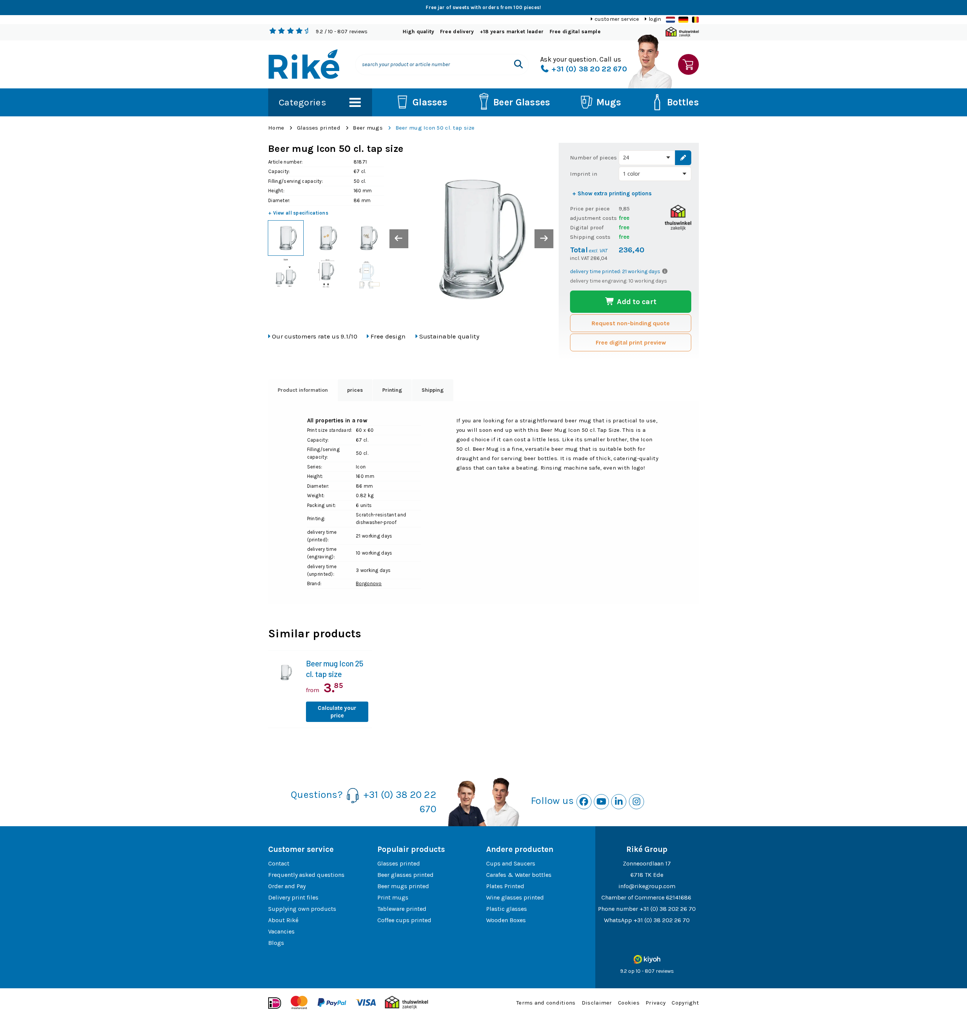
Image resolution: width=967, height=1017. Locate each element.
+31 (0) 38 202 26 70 (668, 908)
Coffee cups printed (404, 920)
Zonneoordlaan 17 (647, 863)
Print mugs (392, 897)
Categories (302, 102)
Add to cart (636, 301)
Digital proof (587, 227)
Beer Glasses (521, 102)
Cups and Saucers (510, 863)
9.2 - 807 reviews (342, 31)
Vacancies (281, 931)
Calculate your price (337, 712)
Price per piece (590, 208)
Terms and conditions (546, 1002)
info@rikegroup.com (646, 886)
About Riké (283, 920)
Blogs (276, 942)
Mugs (608, 102)
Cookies (629, 1002)
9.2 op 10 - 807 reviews (647, 971)
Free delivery (457, 31)
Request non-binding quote (631, 323)
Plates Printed (505, 886)
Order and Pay (287, 886)
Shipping (433, 390)
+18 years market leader (512, 31)
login (655, 19)
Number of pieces (593, 157)
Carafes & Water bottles (518, 874)
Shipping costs (590, 236)
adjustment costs (593, 218)
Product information (303, 390)
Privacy (656, 1002)
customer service (617, 19)
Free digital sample (575, 31)
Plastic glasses (506, 908)
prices (355, 390)
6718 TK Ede (646, 874)
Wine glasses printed (515, 897)
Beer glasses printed (405, 874)
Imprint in (583, 173)
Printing (392, 390)
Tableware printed (401, 908)
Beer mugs (368, 127)
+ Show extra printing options (612, 193)
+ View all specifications (298, 213)
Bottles (683, 102)
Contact (278, 863)
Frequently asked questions (306, 874)
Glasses (429, 102)
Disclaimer (597, 1002)
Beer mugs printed (403, 886)
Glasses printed (318, 127)
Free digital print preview (631, 342)
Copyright (685, 1002)
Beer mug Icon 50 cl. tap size (435, 127)
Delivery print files (293, 897)
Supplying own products (302, 908)
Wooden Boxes (506, 920)
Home (276, 127)
